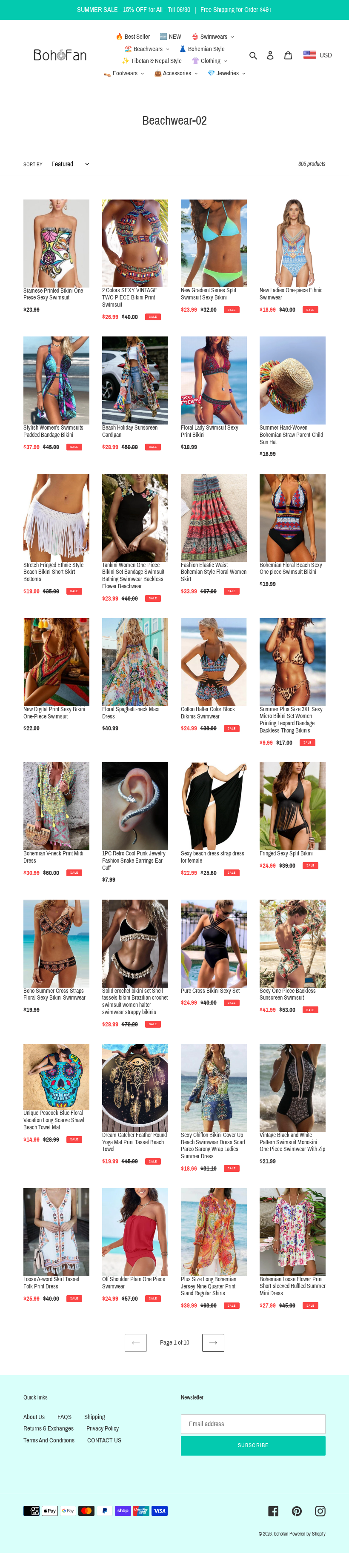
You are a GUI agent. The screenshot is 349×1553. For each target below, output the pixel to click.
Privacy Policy (102, 1428)
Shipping (94, 1416)
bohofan (281, 1534)
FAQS (64, 1416)
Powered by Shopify (307, 1534)
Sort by (33, 165)
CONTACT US (104, 1440)
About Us (34, 1416)
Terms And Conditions (48, 1440)
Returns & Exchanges (48, 1428)
